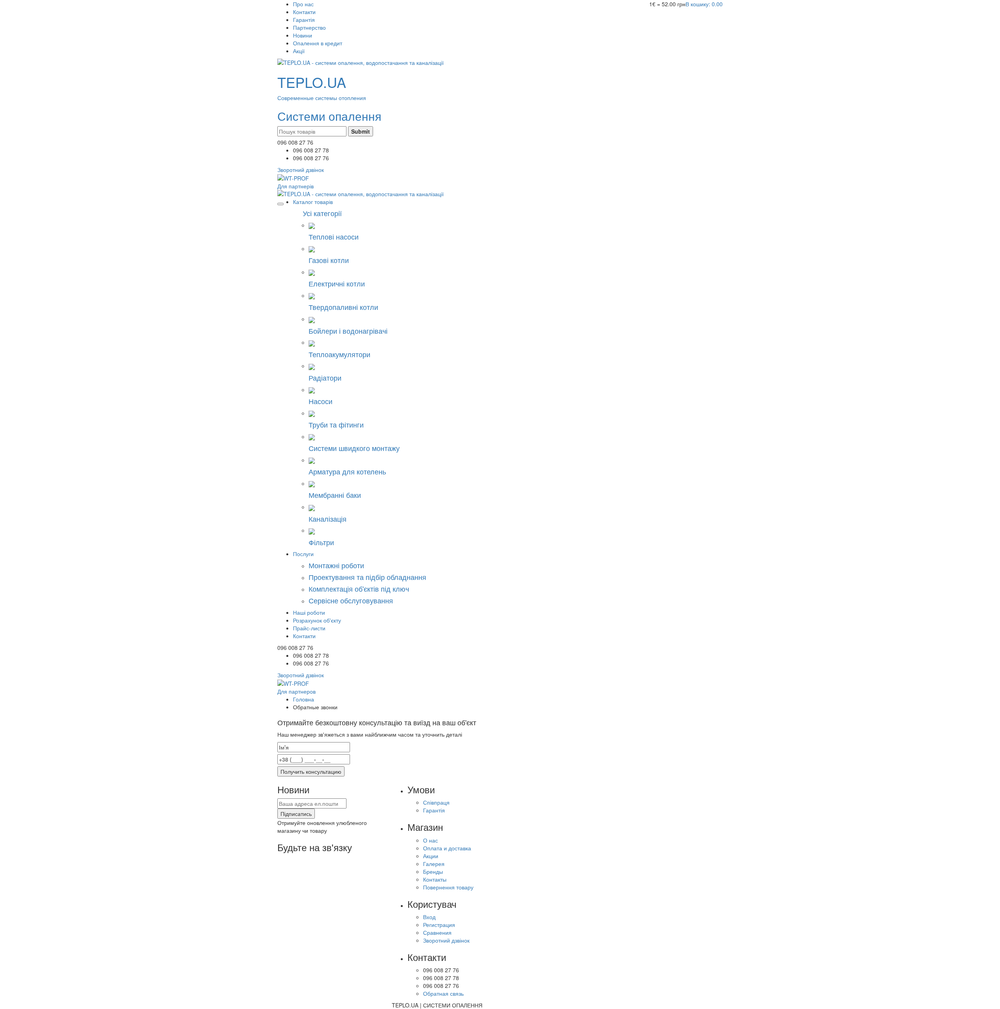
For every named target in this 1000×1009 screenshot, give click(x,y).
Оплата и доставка (447, 848)
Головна (303, 699)
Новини (302, 35)
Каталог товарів (313, 202)
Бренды (433, 871)
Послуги (303, 554)
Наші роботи (309, 612)
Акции (430, 856)
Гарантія (304, 19)
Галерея (434, 864)
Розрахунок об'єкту (317, 620)
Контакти (304, 12)
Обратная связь (443, 993)
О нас (430, 840)
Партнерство (309, 27)
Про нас (303, 4)
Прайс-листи (309, 628)
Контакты (434, 879)
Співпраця (436, 802)
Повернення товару (448, 887)
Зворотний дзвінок (446, 940)
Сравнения (437, 932)
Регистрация (439, 924)
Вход (429, 917)
